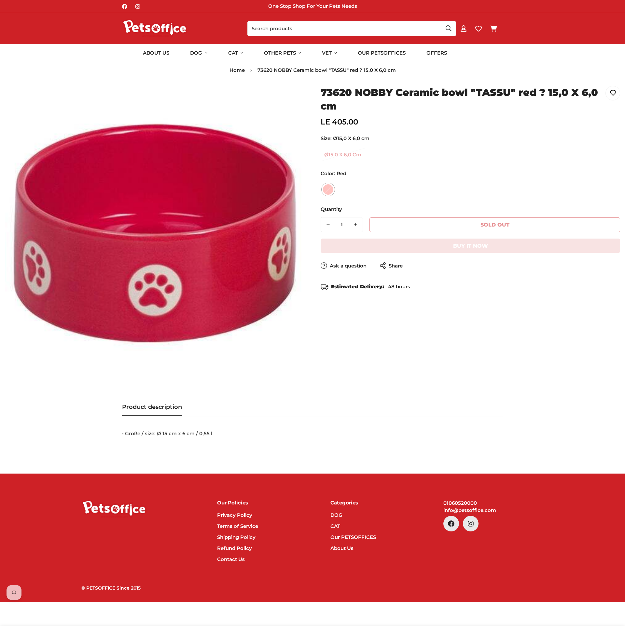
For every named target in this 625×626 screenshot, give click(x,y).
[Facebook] (124, 6)
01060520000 (460, 503)
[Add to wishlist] (612, 93)
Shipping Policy (236, 537)
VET (327, 53)
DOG (196, 53)
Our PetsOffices (382, 53)
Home (237, 70)
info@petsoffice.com (469, 510)
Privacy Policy (234, 515)
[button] (493, 28)
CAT (233, 53)
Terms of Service (237, 526)
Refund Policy (234, 548)
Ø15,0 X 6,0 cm (342, 154)
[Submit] (448, 28)
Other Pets (280, 53)
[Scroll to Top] (612, 590)
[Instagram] (137, 6)
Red (328, 189)
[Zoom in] (290, 98)
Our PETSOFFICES (353, 537)
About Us (156, 53)
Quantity (331, 209)
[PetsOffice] (154, 29)
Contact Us (231, 559)
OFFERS (436, 53)
